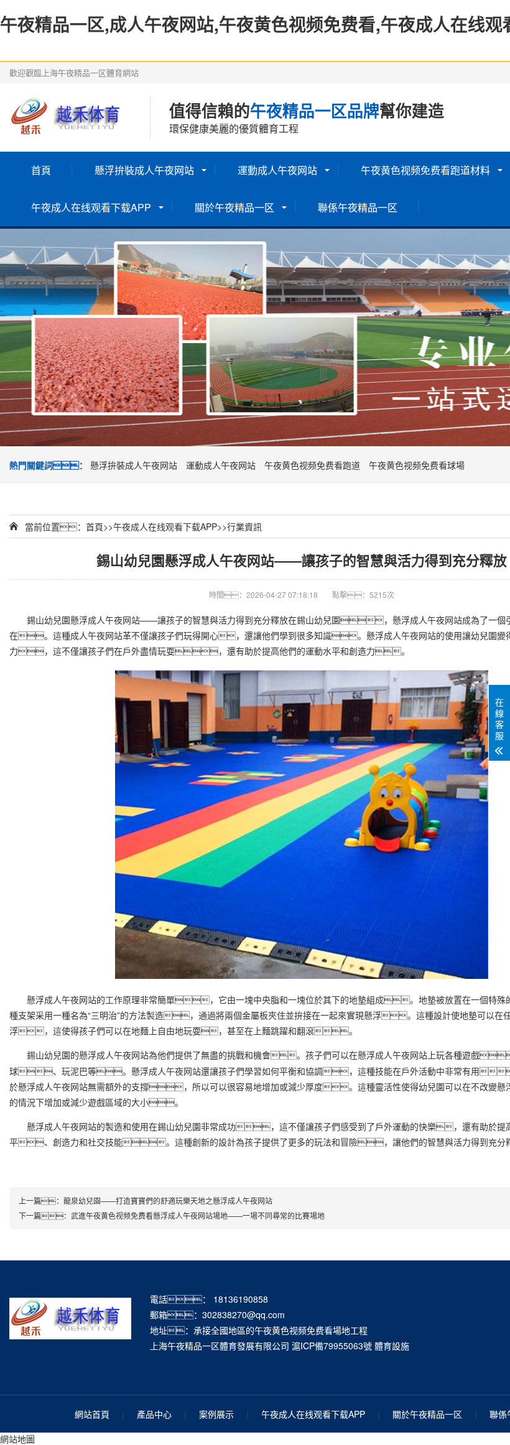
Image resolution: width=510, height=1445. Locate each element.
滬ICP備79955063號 (332, 1345)
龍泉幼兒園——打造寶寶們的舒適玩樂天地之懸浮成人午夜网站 (167, 1200)
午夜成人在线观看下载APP (91, 207)
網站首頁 (92, 1414)
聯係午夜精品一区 (357, 207)
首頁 (41, 170)
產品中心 (154, 1414)
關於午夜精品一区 (234, 207)
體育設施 (391, 1345)
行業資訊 (244, 526)
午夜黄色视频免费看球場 (417, 465)
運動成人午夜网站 (277, 170)
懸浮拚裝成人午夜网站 (144, 170)
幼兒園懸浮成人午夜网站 (92, 619)
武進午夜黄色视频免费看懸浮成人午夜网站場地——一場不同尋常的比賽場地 (198, 1215)
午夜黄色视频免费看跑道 (312, 465)
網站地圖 (17, 1439)
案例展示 (216, 1414)
